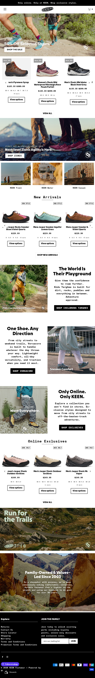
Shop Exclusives (72, 427)
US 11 (53, 95)
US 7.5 (25, 90)
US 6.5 (13, 90)
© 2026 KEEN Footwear (13, 668)
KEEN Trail (16, 188)
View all (47, 114)
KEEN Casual (79, 188)
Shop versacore (23, 371)
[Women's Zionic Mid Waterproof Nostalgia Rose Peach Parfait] (47, 69)
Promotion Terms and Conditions (19, 645)
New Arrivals (47, 197)
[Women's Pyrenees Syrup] (16, 69)
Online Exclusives (47, 441)
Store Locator (9, 633)
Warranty (6, 639)
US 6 (7, 90)
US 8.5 (75, 93)
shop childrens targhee (72, 308)
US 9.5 (87, 93)
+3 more (79, 485)
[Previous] (5, 82)
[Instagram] (7, 657)
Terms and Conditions (13, 642)
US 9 (47, 95)
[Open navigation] (5, 9)
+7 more (79, 96)
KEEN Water (47, 188)
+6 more (16, 94)
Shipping (6, 636)
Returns (5, 627)
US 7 (19, 90)
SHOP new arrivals (47, 255)
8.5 (9, 237)
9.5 (16, 237)
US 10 (56, 482)
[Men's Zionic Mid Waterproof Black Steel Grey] (78, 69)
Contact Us (7, 630)
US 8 (42, 95)
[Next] (89, 82)
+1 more (47, 485)
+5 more (23, 237)
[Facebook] (2, 657)
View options (16, 100)
